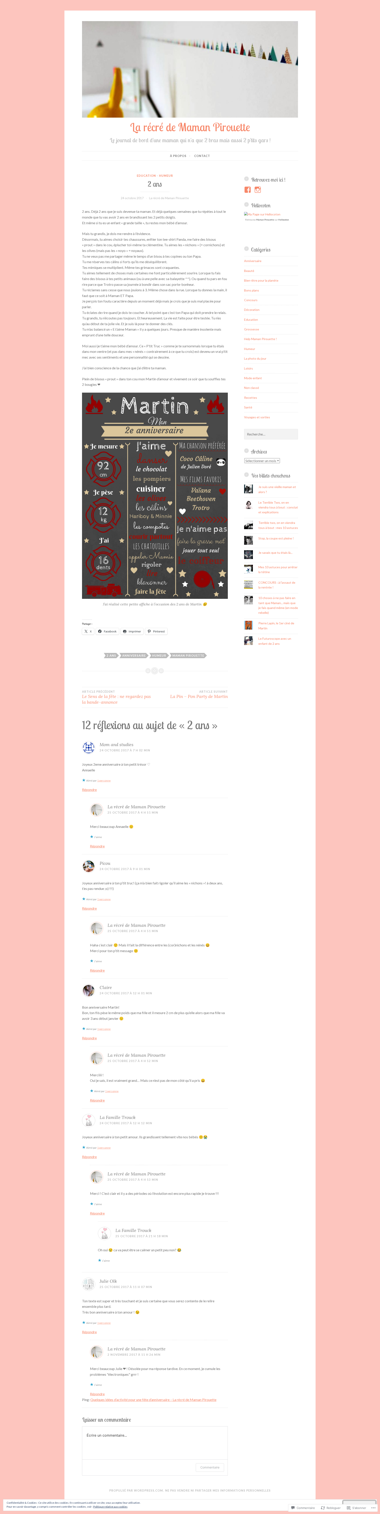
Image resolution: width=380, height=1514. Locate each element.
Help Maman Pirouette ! (260, 339)
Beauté (249, 271)
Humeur (166, 175)
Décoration (251, 310)
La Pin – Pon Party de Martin (199, 694)
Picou (105, 863)
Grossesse (251, 329)
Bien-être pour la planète (261, 280)
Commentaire (209, 1467)
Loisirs (248, 368)
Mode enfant (253, 378)
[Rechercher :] (271, 434)
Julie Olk (108, 1281)
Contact (202, 156)
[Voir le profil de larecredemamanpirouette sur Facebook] (248, 189)
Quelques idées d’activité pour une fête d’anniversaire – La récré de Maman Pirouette (153, 1399)
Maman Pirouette (188, 655)
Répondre (89, 789)
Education (146, 175)
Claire (106, 987)
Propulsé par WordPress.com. (136, 1490)
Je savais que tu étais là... (275, 552)
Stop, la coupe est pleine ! (276, 538)
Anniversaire (134, 655)
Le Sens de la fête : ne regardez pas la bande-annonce (116, 697)
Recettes (250, 397)
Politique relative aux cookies (110, 1506)
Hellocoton (283, 219)
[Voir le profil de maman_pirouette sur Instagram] (258, 189)
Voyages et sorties (257, 417)
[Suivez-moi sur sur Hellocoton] (262, 214)
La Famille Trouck (117, 1117)
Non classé (251, 388)
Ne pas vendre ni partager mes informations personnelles (218, 1490)
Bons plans (251, 290)
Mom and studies (116, 744)
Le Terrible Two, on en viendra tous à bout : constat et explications (278, 507)
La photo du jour (255, 358)
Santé (248, 407)
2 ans (111, 655)
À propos (178, 156)
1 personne (104, 780)
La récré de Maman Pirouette (190, 127)
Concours (251, 300)
